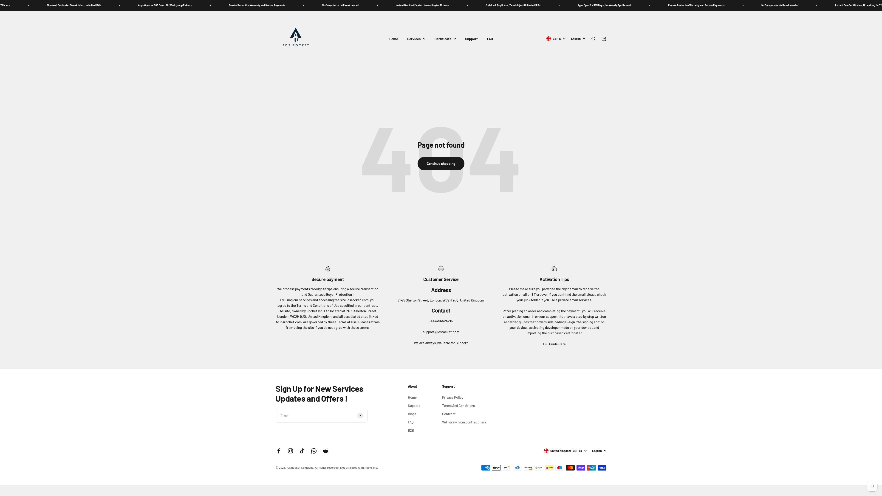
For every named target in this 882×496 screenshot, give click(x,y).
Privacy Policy (452, 397)
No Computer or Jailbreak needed (292, 5)
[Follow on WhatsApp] (314, 451)
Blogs (412, 414)
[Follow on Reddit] (325, 451)
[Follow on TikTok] (302, 451)
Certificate (443, 39)
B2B (411, 430)
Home (393, 39)
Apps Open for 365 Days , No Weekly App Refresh (117, 5)
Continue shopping (441, 163)
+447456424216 (441, 321)
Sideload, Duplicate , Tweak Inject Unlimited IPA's (465, 5)
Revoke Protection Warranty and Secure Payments (208, 5)
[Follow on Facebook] (279, 451)
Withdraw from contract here (464, 422)
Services (414, 39)
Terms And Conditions (458, 405)
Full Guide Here (554, 344)
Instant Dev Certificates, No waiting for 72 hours (374, 5)
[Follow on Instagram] (290, 451)
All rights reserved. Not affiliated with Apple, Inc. (346, 467)
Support (471, 39)
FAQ (490, 39)
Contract (449, 414)
